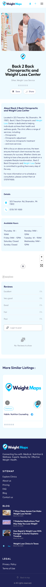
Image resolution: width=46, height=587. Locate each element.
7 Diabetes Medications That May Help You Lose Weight (26, 522)
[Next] (38, 402)
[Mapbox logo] (7, 276)
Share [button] (31, 91)
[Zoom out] (41, 260)
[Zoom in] (41, 257)
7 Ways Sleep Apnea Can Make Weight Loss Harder (27, 512)
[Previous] (7, 402)
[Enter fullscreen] (41, 265)
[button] (16, 91)
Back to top (25, 577)
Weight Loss (29, 163)
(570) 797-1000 (16, 209)
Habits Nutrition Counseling (16, 414)
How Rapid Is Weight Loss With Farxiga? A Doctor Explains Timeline (27, 533)
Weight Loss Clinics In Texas (26, 543)
